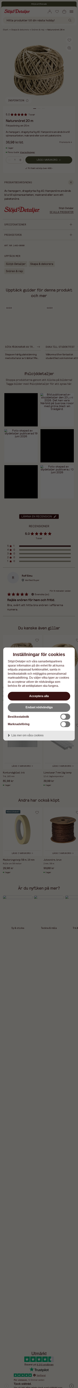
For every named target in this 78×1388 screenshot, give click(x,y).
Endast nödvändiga (39, 707)
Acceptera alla (39, 696)
